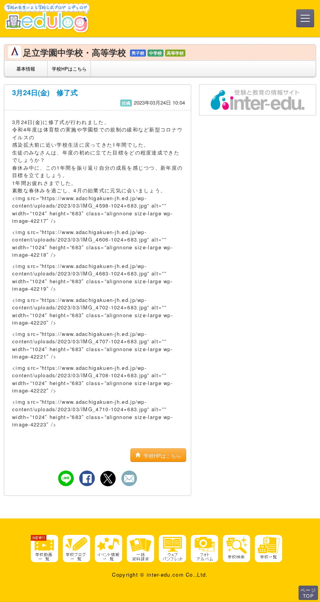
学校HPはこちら (69, 68)
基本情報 (25, 68)
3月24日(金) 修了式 (45, 92)
